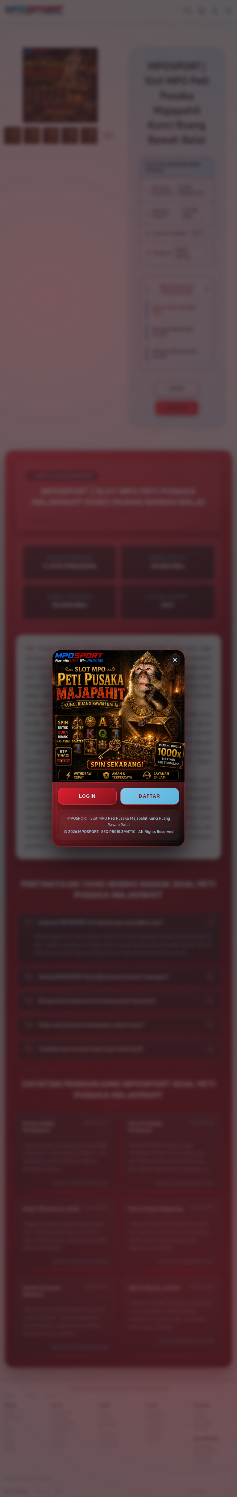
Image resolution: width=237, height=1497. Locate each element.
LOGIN (87, 796)
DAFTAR (149, 796)
